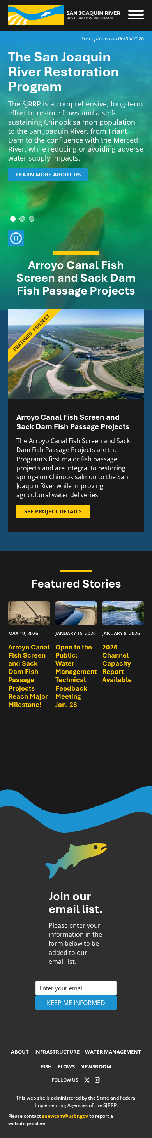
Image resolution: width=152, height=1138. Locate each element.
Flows (66, 1066)
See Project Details (53, 511)
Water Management (113, 1051)
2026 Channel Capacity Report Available (117, 663)
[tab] (13, 219)
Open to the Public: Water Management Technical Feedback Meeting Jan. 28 (76, 676)
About (20, 1051)
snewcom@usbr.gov (65, 1116)
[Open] (136, 15)
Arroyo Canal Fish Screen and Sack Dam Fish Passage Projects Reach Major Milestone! (28, 676)
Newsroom (95, 1066)
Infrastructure (57, 1051)
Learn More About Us (48, 174)
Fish (46, 1066)
